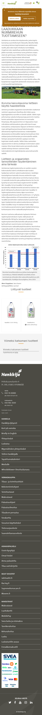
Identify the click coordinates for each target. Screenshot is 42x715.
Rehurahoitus (8, 631)
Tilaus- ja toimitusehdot (12, 481)
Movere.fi (6, 593)
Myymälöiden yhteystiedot (14, 448)
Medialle (5, 464)
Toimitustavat (8, 492)
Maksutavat (7, 497)
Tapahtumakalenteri (11, 459)
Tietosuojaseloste (9, 528)
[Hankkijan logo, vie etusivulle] (13, 3)
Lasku (4, 636)
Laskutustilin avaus (10, 641)
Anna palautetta (9, 560)
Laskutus (6, 443)
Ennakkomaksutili (10, 647)
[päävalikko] (4, 3)
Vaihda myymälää (28, 18)
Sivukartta (6, 517)
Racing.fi (5, 583)
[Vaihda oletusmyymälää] (30, 3)
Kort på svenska (9, 428)
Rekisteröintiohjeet (10, 486)
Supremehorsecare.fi (11, 588)
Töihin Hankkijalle (10, 454)
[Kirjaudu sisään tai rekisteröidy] (34, 3)
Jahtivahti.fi (7, 578)
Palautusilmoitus (9, 507)
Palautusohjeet (8, 502)
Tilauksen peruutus (10, 512)
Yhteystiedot (7, 438)
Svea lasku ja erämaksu (12, 621)
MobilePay (6, 616)
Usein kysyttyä (8, 550)
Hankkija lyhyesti (9, 423)
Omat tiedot (7, 555)
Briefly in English (9, 433)
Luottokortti (7, 610)
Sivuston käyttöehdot (11, 523)
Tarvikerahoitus (9, 626)
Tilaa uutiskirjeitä (9, 566)
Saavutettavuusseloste (12, 533)
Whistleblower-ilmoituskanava (15, 469)
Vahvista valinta (14, 18)
